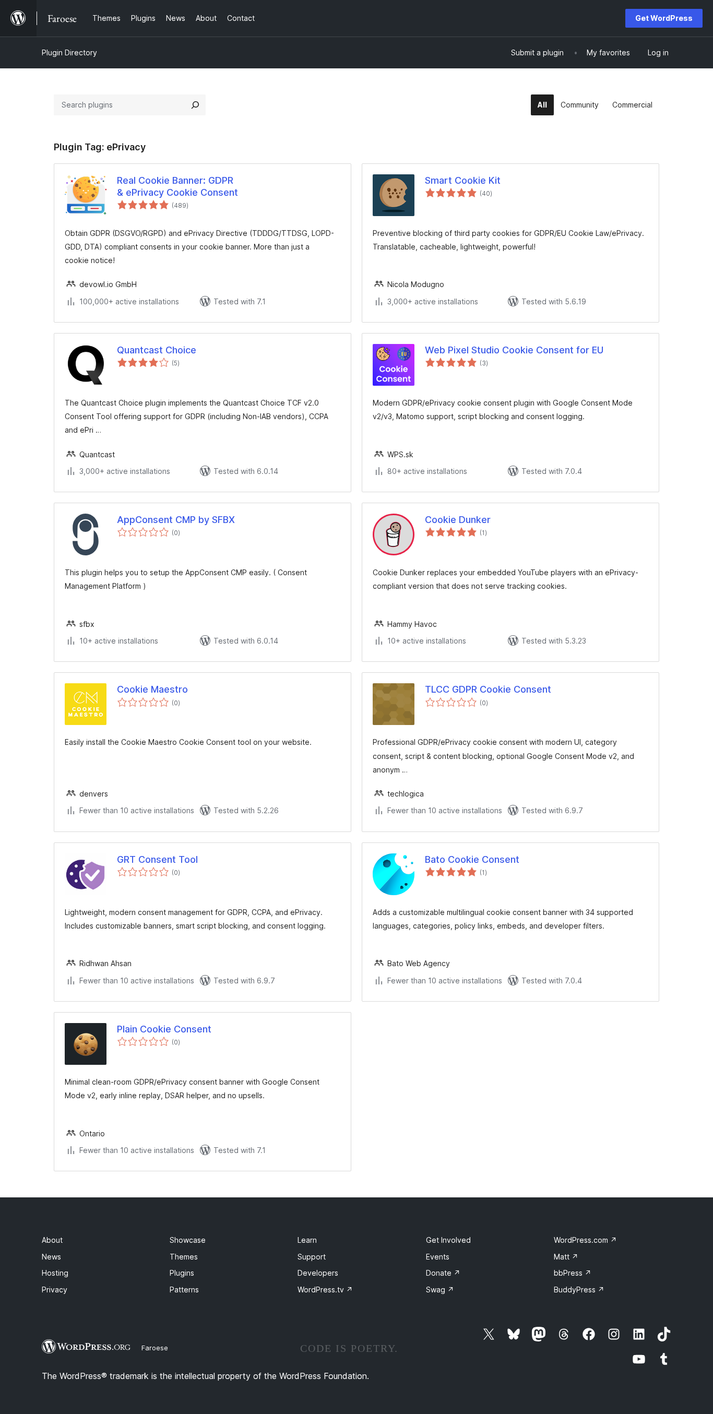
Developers (318, 1272)
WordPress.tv (325, 1289)
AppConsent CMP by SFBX (176, 519)
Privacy (54, 1289)
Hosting (55, 1272)
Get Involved (448, 1239)
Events (437, 1256)
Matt (566, 1256)
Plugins (182, 1272)
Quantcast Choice (156, 349)
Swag (440, 1289)
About (52, 1239)
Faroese (154, 1348)
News (51, 1256)
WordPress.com (585, 1239)
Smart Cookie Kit (463, 180)
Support (312, 1256)
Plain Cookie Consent (164, 1029)
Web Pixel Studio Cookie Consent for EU (514, 349)
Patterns (184, 1289)
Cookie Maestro (152, 689)
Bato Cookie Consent (472, 859)
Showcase (188, 1239)
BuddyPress (579, 1289)
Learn (307, 1239)
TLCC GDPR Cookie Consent (488, 689)
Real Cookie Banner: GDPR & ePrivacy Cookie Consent (177, 186)
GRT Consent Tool (157, 859)
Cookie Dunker (458, 519)
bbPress (572, 1272)
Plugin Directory (69, 52)
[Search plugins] (195, 104)
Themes (184, 1256)
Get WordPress (664, 18)
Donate (443, 1272)
